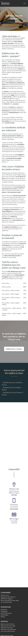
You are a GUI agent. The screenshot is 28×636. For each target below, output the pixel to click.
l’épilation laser (12, 61)
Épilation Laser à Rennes (7, 624)
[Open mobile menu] (25, 3)
